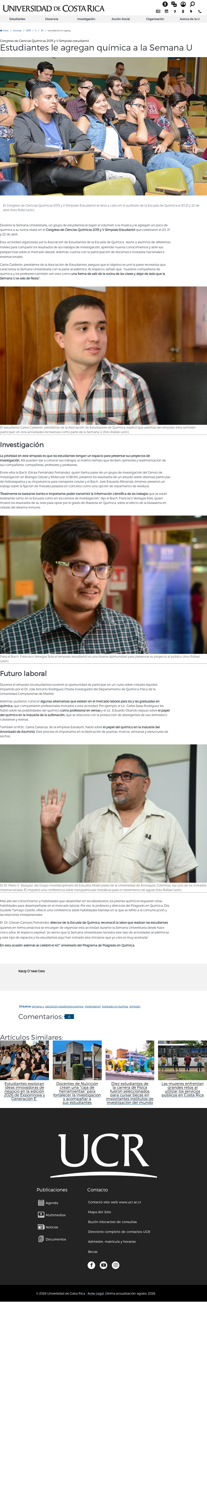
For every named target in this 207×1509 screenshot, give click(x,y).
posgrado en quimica (115, 1006)
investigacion (93, 1006)
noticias (17, 30)
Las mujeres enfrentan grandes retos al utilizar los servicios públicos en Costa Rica (183, 1089)
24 (42, 30)
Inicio (5, 30)
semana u (38, 1006)
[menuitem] (158, 11)
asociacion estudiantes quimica (64, 1006)
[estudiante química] (103, 585)
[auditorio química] (103, 126)
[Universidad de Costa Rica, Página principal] (53, 8)
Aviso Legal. (96, 1293)
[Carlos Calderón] (103, 355)
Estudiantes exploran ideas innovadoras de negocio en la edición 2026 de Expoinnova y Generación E (24, 1091)
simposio (135, 1006)
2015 (28, 30)
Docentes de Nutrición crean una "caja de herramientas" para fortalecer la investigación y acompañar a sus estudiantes (77, 1093)
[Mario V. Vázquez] (103, 813)
